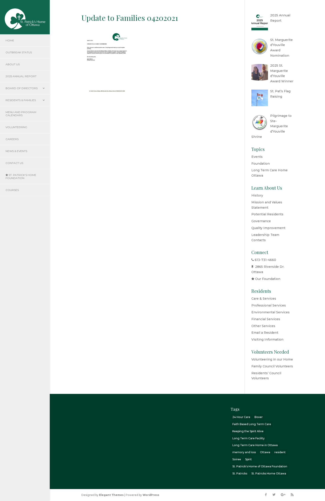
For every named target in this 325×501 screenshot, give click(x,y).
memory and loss (244, 452)
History (257, 195)
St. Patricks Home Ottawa (268, 473)
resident (280, 452)
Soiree (236, 459)
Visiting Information (267, 339)
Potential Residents (267, 214)
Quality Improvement (268, 228)
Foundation (260, 164)
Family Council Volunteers (272, 366)
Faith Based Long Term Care (251, 424)
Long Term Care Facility (248, 438)
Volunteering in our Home (272, 359)
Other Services (263, 326)
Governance (261, 221)
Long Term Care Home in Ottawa (255, 445)
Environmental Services (270, 312)
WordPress (151, 495)
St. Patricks (239, 473)
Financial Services (265, 319)
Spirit (248, 459)
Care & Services (263, 299)
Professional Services (268, 305)
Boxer (258, 417)
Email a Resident (264, 333)
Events (257, 157)
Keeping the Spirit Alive (248, 431)
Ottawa (265, 452)
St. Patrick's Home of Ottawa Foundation (259, 466)
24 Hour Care (241, 417)
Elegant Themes (111, 495)
